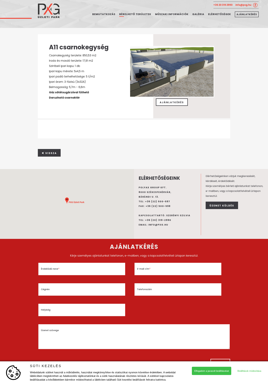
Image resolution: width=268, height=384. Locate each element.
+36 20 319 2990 (222, 5)
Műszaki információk (171, 14)
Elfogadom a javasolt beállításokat (211, 371)
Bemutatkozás (103, 14)
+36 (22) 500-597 (157, 201)
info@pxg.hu (243, 5)
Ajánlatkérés (247, 14)
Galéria (198, 14)
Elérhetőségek (219, 14)
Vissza (51, 153)
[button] (67, 200)
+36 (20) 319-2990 (158, 220)
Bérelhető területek (135, 14)
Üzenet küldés (222, 205)
